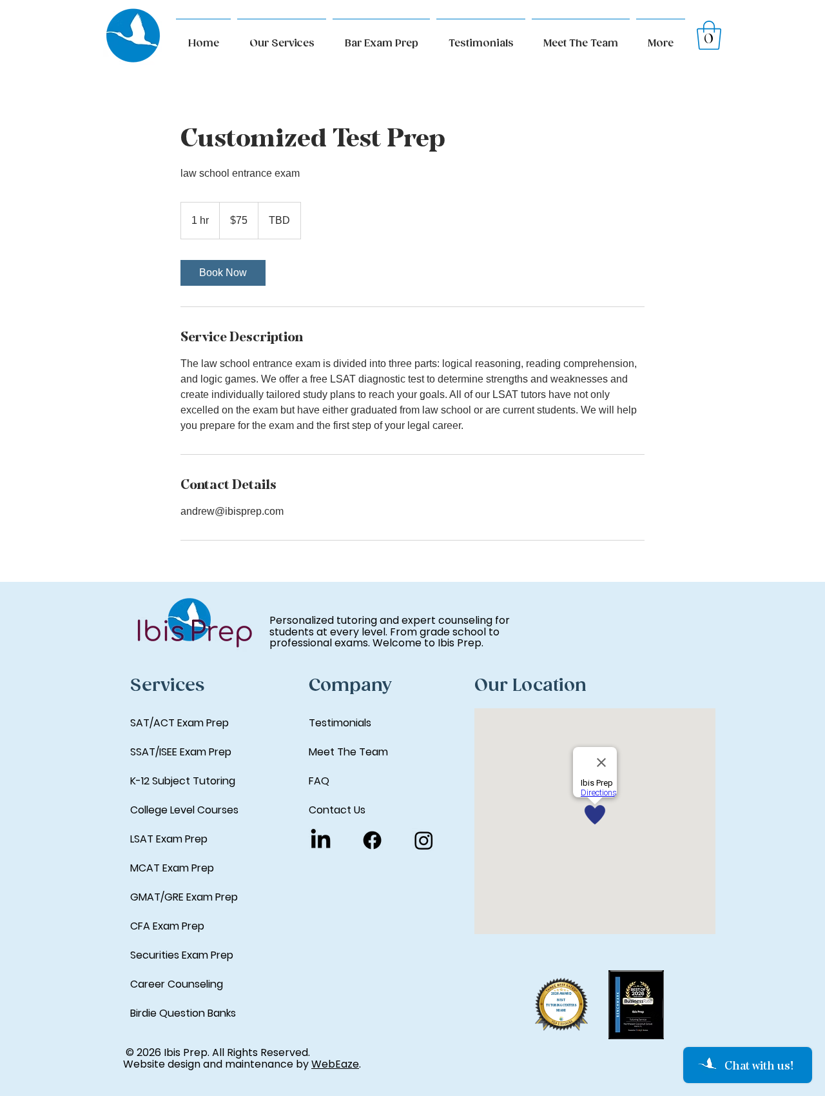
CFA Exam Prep (167, 926)
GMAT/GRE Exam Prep (184, 897)
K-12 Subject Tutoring (182, 780)
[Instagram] (424, 840)
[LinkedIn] (321, 840)
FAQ (319, 780)
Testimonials (340, 722)
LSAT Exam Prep (169, 839)
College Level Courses (184, 809)
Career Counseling (176, 984)
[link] (223, 273)
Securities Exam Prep (181, 955)
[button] (660, 38)
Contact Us (337, 809)
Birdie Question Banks (183, 1013)
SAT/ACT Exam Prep (179, 722)
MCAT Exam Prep (172, 868)
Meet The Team (348, 751)
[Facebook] (372, 840)
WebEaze (335, 1064)
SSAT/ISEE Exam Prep (180, 751)
